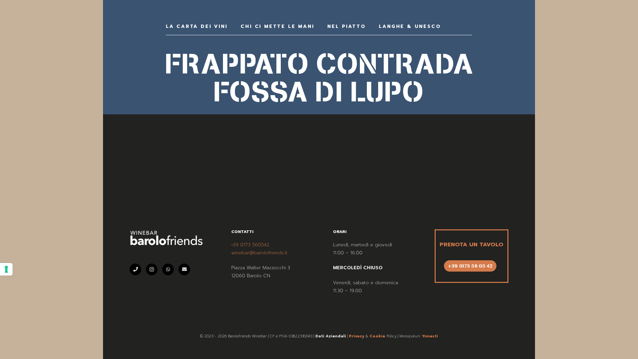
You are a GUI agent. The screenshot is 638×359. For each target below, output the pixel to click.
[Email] (184, 269)
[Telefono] (135, 269)
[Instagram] (152, 269)
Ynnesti (430, 336)
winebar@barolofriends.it (259, 252)
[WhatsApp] (168, 269)
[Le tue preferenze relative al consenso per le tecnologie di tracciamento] (6, 269)
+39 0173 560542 (250, 244)
